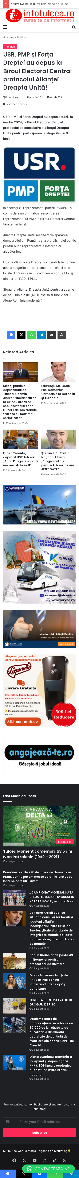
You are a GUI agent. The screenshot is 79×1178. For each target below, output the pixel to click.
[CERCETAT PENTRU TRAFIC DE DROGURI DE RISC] (14, 1006)
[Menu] (5, 27)
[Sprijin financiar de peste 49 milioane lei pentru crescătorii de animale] (14, 961)
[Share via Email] (51, 335)
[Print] (62, 335)
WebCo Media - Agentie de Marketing (42, 1150)
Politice (21, 37)
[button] (48, 1169)
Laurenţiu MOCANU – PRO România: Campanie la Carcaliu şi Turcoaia (58, 392)
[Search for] (74, 27)
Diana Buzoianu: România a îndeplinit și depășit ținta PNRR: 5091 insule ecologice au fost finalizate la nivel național (50, 1066)
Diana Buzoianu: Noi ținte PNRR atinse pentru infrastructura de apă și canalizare (48, 982)
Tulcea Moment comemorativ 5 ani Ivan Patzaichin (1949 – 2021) (37, 854)
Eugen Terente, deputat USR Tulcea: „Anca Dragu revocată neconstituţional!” (20, 459)
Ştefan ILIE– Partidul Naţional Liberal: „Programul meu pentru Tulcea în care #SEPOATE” (57, 461)
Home (10, 37)
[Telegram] (41, 335)
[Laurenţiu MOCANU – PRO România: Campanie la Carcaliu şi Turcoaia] (58, 372)
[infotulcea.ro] (39, 16)
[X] (21, 335)
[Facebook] (11, 335)
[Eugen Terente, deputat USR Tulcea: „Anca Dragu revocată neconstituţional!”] (20, 439)
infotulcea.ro (13, 97)
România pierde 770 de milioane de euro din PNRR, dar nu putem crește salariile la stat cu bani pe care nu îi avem (37, 876)
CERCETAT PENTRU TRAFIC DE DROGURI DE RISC (51, 1002)
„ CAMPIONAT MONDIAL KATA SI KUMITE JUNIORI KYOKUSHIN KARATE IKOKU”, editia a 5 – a (51, 896)
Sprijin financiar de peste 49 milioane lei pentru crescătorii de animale (51, 959)
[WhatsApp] (31, 335)
